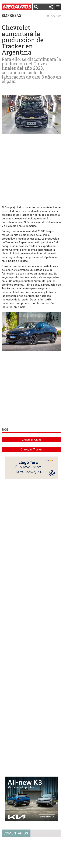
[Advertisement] (31, 168)
